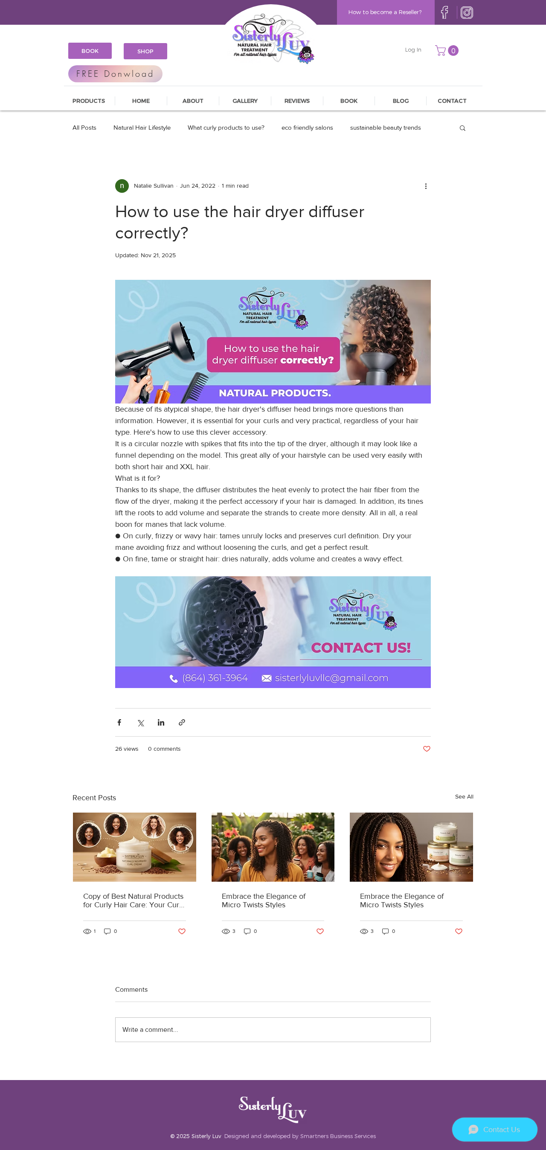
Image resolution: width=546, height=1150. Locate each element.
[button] (448, 50)
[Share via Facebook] (119, 722)
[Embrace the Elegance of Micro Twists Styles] (273, 847)
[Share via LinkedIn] (161, 722)
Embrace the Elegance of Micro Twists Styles (263, 900)
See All (464, 796)
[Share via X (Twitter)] (140, 722)
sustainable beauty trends (385, 127)
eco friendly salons (307, 127)
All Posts (84, 127)
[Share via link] (182, 722)
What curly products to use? (226, 127)
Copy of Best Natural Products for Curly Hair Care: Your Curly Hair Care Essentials (134, 900)
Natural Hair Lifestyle (142, 127)
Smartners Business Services (338, 1136)
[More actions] (426, 186)
